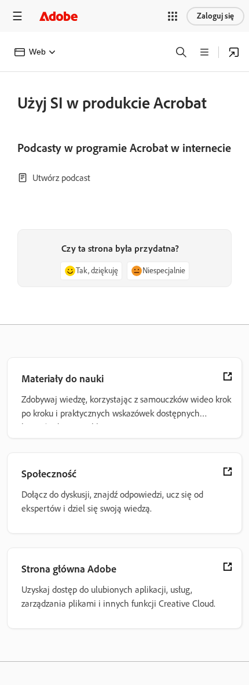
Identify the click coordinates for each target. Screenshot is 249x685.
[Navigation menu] (17, 16)
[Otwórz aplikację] (234, 52)
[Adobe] (58, 16)
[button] (172, 16)
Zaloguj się (215, 16)
